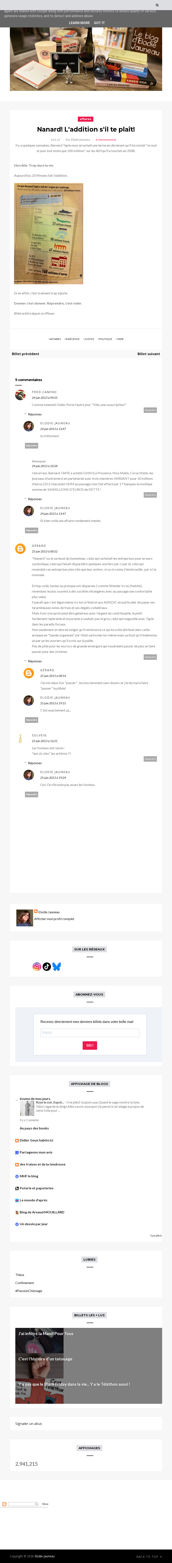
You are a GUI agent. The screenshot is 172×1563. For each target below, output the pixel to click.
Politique (105, 339)
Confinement (24, 1283)
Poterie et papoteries (36, 1188)
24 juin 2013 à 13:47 (53, 429)
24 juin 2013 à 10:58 (44, 466)
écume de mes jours (35, 1099)
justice (89, 339)
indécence (73, 339)
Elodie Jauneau (55, 423)
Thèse (19, 1275)
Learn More (79, 23)
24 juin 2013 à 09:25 (44, 397)
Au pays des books (34, 1128)
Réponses (35, 414)
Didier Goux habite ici (36, 1140)
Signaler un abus (28, 1423)
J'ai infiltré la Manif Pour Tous (45, 1333)
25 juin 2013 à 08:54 (53, 676)
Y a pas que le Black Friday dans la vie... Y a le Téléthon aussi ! (74, 1384)
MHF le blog (29, 1176)
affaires (85, 119)
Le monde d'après (33, 1200)
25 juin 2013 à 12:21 (44, 741)
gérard (39, 546)
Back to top (147, 1557)
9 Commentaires (106, 139)
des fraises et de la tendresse (42, 1164)
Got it (99, 23)
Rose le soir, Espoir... (50, 1102)
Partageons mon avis (36, 1152)
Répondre (150, 410)
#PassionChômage (28, 1291)
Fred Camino (44, 392)
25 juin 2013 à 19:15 (53, 703)
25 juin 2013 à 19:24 (53, 777)
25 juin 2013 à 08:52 (44, 551)
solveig (39, 735)
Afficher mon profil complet (54, 919)
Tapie (120, 339)
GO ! (89, 1045)
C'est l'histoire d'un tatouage (45, 1358)
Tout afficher (157, 1235)
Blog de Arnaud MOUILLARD (42, 1212)
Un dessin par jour (34, 1224)
